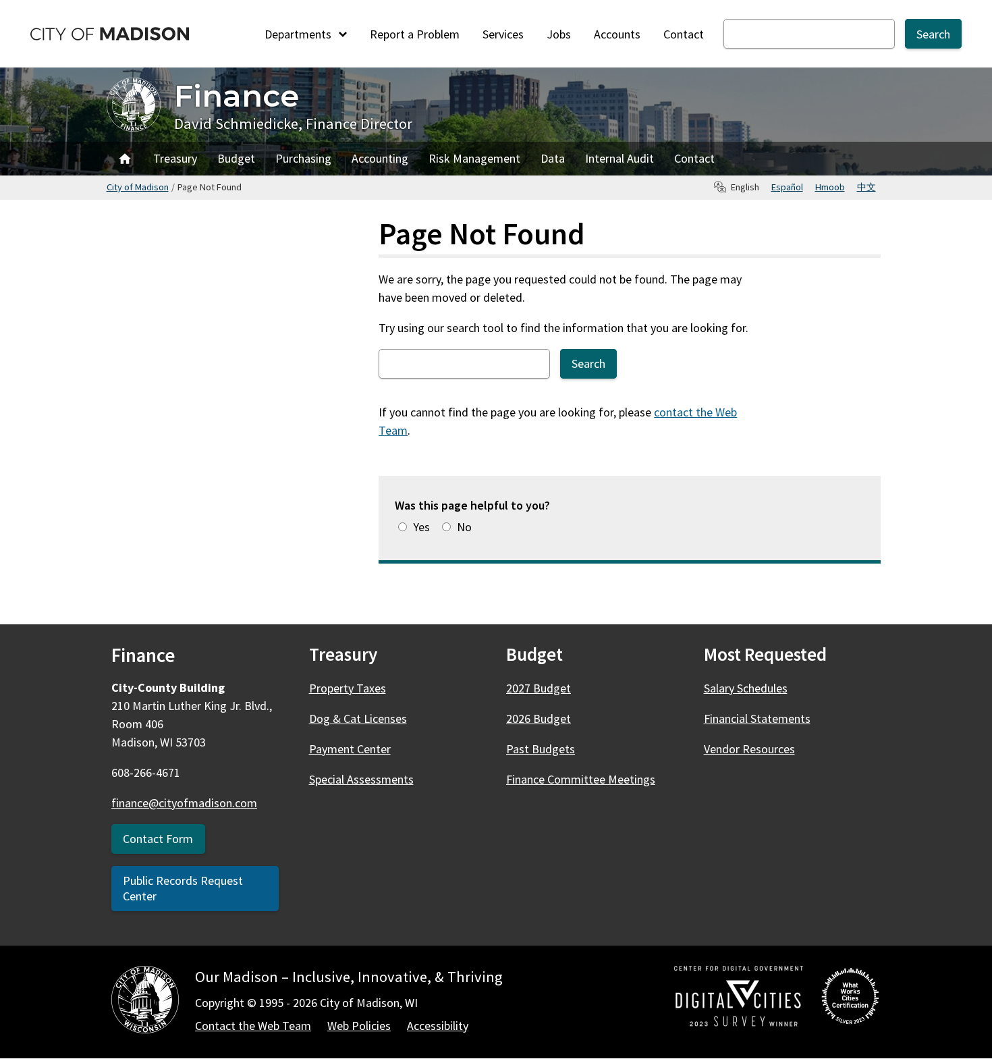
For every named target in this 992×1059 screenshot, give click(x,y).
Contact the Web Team (253, 1025)
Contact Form (158, 838)
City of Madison (138, 187)
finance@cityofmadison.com (184, 803)
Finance (236, 95)
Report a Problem (415, 34)
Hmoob (830, 187)
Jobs (559, 34)
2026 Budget (538, 718)
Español (787, 187)
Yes (421, 527)
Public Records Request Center (183, 888)
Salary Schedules (746, 688)
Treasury (175, 158)
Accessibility (437, 1025)
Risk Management (474, 158)
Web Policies (359, 1025)
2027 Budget (538, 688)
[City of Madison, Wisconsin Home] (145, 1002)
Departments (299, 34)
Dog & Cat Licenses (358, 718)
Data (553, 158)
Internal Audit (619, 158)
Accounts (617, 34)
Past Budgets (540, 749)
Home (125, 158)
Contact (683, 34)
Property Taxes (347, 688)
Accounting (380, 158)
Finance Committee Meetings (580, 779)
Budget (236, 158)
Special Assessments (361, 779)
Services (503, 34)
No (464, 527)
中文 (866, 187)
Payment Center (350, 749)
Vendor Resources (749, 749)
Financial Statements (757, 718)
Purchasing (303, 158)
